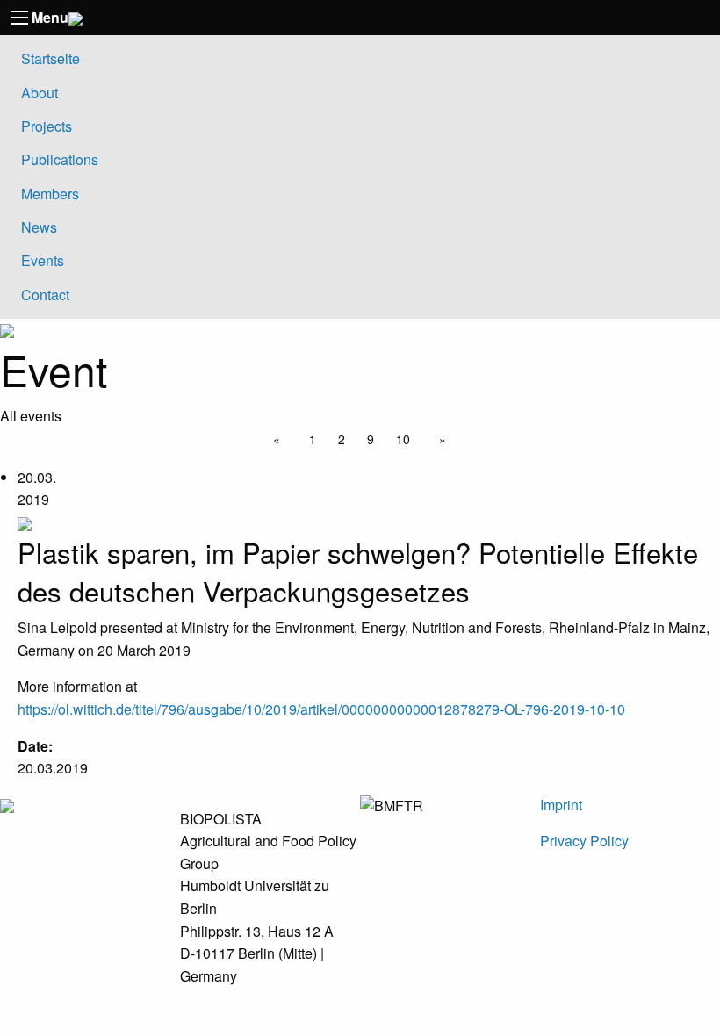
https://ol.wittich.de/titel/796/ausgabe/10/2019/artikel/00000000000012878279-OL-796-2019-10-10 (321, 709)
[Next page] (439, 439)
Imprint (561, 805)
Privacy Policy (584, 841)
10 (403, 439)
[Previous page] (280, 439)
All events (30, 416)
